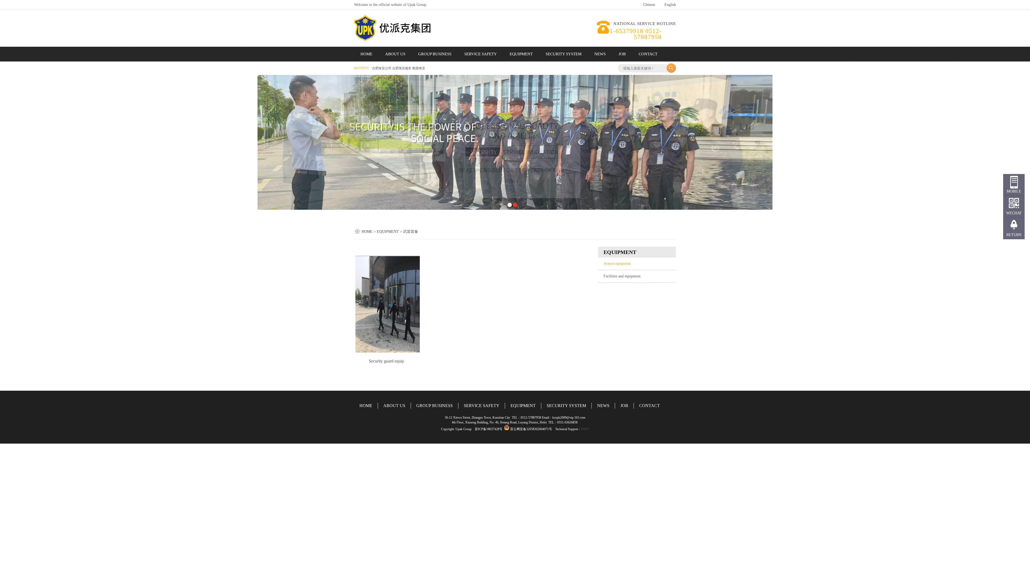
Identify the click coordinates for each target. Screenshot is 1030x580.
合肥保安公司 (382, 68)
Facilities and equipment (622, 276)
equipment (521, 54)
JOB (624, 405)
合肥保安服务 (402, 68)
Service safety (480, 54)
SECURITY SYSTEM (566, 405)
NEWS (603, 405)
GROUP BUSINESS (434, 405)
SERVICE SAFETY (481, 405)
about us (395, 54)
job (622, 54)
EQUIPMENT (523, 405)
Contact (648, 54)
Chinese (649, 5)
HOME (365, 405)
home (366, 54)
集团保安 (418, 68)
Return (1013, 235)
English (670, 5)
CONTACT (649, 405)
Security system (564, 54)
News (600, 54)
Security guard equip (386, 361)
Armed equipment (617, 264)
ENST (585, 429)
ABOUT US (394, 405)
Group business (434, 54)
